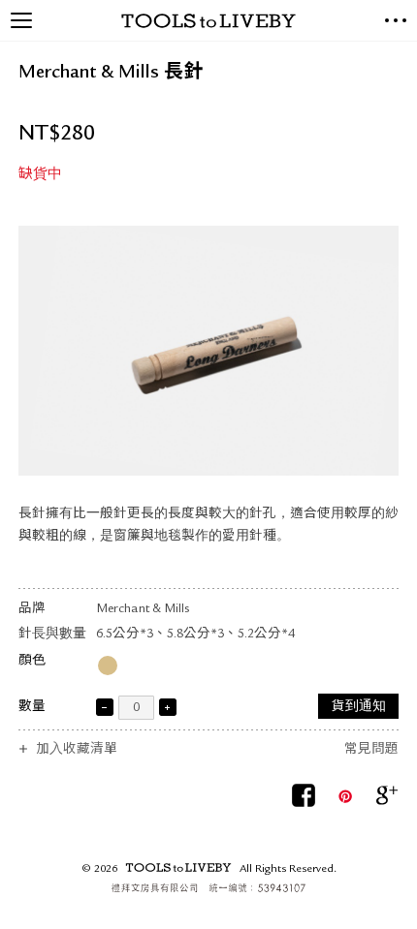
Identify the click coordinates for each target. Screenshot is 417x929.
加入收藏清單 (76, 750)
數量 (32, 707)
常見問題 (371, 750)
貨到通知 (359, 707)
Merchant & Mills (142, 610)
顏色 (32, 661)
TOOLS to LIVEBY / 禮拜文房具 (208, 21)
